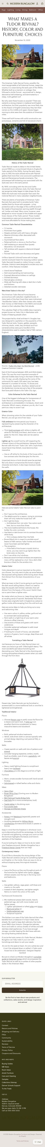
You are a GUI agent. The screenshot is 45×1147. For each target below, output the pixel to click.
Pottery (7, 817)
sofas (32, 906)
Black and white (13, 909)
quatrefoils (32, 756)
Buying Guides (7, 1064)
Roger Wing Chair (11, 793)
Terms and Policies (22, 1141)
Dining (24, 10)
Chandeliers (9, 771)
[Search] (7, 3)
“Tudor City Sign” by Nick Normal (21, 366)
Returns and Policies (10, 1028)
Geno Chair (8, 791)
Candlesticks (9, 824)
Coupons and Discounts (11, 1053)
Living (18, 10)
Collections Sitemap (9, 1082)
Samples (5, 1079)
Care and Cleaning (9, 1076)
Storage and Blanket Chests (15, 809)
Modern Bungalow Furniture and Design (22, 1134)
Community (6, 1038)
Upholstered (9, 783)
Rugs (4, 10)
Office (40, 10)
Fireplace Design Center (11, 848)
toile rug (29, 722)
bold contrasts (14, 430)
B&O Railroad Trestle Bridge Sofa (17, 798)
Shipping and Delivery (10, 1032)
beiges (36, 872)
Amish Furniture (8, 1073)
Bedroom (32, 10)
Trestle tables (9, 804)
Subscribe (22, 990)
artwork (7, 751)
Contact (5, 1025)
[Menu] (2, 3)
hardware (16, 768)
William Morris (27, 821)
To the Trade (6, 1089)
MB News (5, 1067)
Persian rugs (15, 720)
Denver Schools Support (11, 1085)
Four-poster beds (11, 807)
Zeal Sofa (8, 800)
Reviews (5, 1044)
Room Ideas (6, 1070)
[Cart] (42, 3)
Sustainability (7, 1041)
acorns (15, 758)
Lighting (10, 10)
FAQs (4, 1035)
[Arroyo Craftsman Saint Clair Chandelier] (22, 680)
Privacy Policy (7, 1050)
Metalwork (18, 817)
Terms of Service (8, 1047)
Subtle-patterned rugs (15, 911)
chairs (40, 906)
